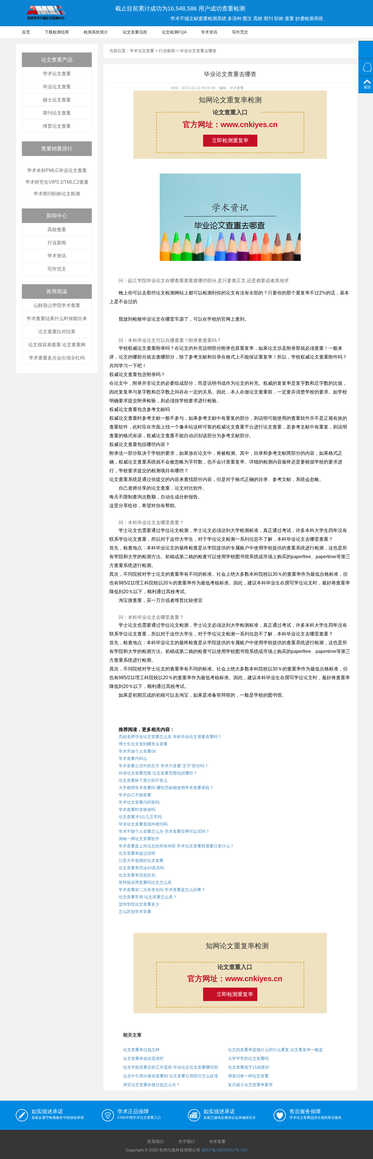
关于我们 (186, 1141)
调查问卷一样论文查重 (248, 1076)
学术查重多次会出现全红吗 (57, 357)
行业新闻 (56, 242)
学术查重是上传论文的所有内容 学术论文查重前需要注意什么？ (176, 846)
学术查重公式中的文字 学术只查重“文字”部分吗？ (163, 765)
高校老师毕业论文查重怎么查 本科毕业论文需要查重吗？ (170, 736)
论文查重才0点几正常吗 (140, 816)
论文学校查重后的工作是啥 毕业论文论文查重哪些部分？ (174, 1067)
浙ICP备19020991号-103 (224, 1150)
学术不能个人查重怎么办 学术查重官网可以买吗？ (164, 831)
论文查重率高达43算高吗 (141, 867)
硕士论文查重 (57, 99)
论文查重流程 (135, 32)
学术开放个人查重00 (137, 751)
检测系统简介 (96, 32)
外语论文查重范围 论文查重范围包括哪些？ (158, 773)
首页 (26, 32)
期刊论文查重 (57, 112)
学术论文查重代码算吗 (139, 802)
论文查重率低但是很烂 (143, 1058)
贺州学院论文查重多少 (139, 904)
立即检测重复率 (230, 140)
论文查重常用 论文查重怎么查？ (148, 897)
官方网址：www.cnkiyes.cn (230, 124)
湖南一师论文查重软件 (139, 838)
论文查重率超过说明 (137, 853)
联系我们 (155, 1141)
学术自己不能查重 (135, 795)
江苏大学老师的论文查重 (141, 860)
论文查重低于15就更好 (248, 1067)
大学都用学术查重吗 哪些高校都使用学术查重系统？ (166, 787)
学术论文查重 (57, 73)
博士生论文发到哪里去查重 (143, 744)
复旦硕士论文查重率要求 (250, 1084)
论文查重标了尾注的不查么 (143, 780)
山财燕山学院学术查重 (57, 305)
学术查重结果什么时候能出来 (57, 318)
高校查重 (56, 229)
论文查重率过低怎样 (141, 1049)
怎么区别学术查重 (135, 911)
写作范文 (240, 32)
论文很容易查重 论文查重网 (56, 344)
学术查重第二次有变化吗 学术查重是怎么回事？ (162, 889)
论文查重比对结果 (56, 331)
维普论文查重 (57, 126)
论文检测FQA (174, 32)
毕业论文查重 (57, 86)
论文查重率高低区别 (137, 875)
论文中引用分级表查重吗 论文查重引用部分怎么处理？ (172, 1076)
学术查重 (217, 1141)
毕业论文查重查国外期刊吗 (143, 824)
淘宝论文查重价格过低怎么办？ (151, 1084)
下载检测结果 (57, 32)
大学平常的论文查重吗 (248, 1058)
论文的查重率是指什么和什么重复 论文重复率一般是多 (277, 1049)
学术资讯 (209, 32)
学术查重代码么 (133, 758)
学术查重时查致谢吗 (137, 809)
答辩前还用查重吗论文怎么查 (145, 882)
